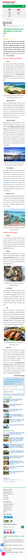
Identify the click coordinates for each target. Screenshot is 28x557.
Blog (8, 25)
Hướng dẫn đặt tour (7, 506)
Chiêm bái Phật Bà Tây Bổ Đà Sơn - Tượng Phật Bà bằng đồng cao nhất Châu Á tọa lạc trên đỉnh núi (16, 446)
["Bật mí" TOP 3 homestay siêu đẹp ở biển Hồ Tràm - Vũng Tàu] (6, 421)
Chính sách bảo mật (7, 508)
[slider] (6, 39)
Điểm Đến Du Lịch (16, 479)
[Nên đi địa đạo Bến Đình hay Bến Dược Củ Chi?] (6, 473)
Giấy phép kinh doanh (8, 492)
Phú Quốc (13, 481)
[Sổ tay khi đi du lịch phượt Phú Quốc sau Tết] (6, 406)
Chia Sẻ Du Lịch (6, 481)
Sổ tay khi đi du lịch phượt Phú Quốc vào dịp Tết (16, 410)
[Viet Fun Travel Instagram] (7, 532)
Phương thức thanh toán (8, 504)
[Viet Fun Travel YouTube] (10, 532)
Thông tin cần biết (7, 489)
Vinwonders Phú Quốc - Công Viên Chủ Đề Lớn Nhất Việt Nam (16, 456)
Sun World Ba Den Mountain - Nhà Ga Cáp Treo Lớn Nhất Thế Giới (16, 451)
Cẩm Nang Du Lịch (13, 25)
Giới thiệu (5, 495)
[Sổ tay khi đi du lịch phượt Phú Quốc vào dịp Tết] (6, 411)
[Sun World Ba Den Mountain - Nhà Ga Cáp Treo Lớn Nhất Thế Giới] (6, 452)
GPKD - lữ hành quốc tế (8, 494)
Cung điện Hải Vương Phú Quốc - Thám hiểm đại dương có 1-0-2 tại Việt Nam (16, 463)
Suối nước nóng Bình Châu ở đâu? (16, 425)
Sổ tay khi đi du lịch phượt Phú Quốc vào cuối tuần (16, 400)
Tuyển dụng (5, 497)
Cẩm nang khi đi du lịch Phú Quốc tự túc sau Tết (13, 26)
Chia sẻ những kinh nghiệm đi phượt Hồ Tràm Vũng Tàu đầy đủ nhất (16, 416)
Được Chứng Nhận (7, 514)
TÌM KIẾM (7, 22)
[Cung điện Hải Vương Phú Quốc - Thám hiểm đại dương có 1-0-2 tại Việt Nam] (6, 463)
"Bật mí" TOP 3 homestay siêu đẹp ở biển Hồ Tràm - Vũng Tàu (16, 420)
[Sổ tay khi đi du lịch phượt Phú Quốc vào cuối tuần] (6, 401)
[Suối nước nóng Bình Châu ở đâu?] (6, 426)
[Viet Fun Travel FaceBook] (4, 532)
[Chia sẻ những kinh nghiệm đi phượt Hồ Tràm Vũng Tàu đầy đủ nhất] (6, 416)
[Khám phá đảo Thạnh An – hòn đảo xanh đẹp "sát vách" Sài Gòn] (6, 434)
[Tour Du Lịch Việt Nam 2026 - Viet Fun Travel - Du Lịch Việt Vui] (9, 2)
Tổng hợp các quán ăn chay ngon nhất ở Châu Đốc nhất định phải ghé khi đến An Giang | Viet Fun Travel (16, 440)
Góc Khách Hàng (7, 502)
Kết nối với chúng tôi (8, 530)
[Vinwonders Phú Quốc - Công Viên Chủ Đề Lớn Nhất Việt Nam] (6, 457)
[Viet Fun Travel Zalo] (13, 532)
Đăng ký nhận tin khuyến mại (10, 524)
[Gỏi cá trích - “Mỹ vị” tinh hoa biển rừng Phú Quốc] (6, 468)
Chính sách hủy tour (7, 509)
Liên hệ (4, 511)
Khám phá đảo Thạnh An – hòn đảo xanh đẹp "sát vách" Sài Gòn (16, 433)
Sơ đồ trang (5, 499)
